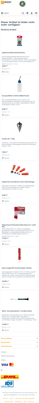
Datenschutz (18, 401)
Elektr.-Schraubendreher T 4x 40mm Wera (17, 311)
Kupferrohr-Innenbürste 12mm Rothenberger (18, 182)
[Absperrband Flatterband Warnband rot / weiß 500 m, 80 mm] (19, 213)
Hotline (11, 398)
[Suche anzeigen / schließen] (23, 13)
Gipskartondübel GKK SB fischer (13, 53)
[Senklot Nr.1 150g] (19, 127)
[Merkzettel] (27, 13)
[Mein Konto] (31, 13)
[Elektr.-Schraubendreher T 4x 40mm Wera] (19, 299)
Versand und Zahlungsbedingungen (25, 398)
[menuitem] (5, 13)
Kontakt (5, 398)
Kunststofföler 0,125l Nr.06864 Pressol (15, 96)
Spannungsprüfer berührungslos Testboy (17, 268)
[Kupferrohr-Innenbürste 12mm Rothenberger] (19, 170)
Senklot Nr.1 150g (8, 139)
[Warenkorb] (36, 13)
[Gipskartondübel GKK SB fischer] (19, 41)
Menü (6, 13)
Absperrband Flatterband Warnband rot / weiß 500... (19, 226)
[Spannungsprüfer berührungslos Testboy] (19, 256)
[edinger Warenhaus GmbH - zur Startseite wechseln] (6, 2)
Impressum (31, 401)
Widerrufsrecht (9, 401)
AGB (25, 401)
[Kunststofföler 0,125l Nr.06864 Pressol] (19, 84)
